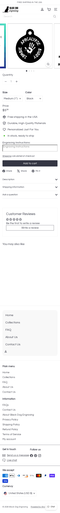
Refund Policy (10, 429)
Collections (8, 377)
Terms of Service (11, 434)
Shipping (6, 156)
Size (4, 92)
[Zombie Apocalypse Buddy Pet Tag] (18, 274)
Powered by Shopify (39, 507)
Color (28, 92)
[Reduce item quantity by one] (5, 81)
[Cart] (49, 9)
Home (5, 372)
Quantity (7, 74)
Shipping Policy (11, 424)
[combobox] (30, 16)
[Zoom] (48, 64)
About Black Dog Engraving (18, 415)
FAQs (5, 405)
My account (9, 439)
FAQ (4, 382)
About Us (7, 387)
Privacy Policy (10, 419)
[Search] (55, 16)
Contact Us (9, 392)
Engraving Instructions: (16, 142)
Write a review (30, 227)
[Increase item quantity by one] (16, 81)
